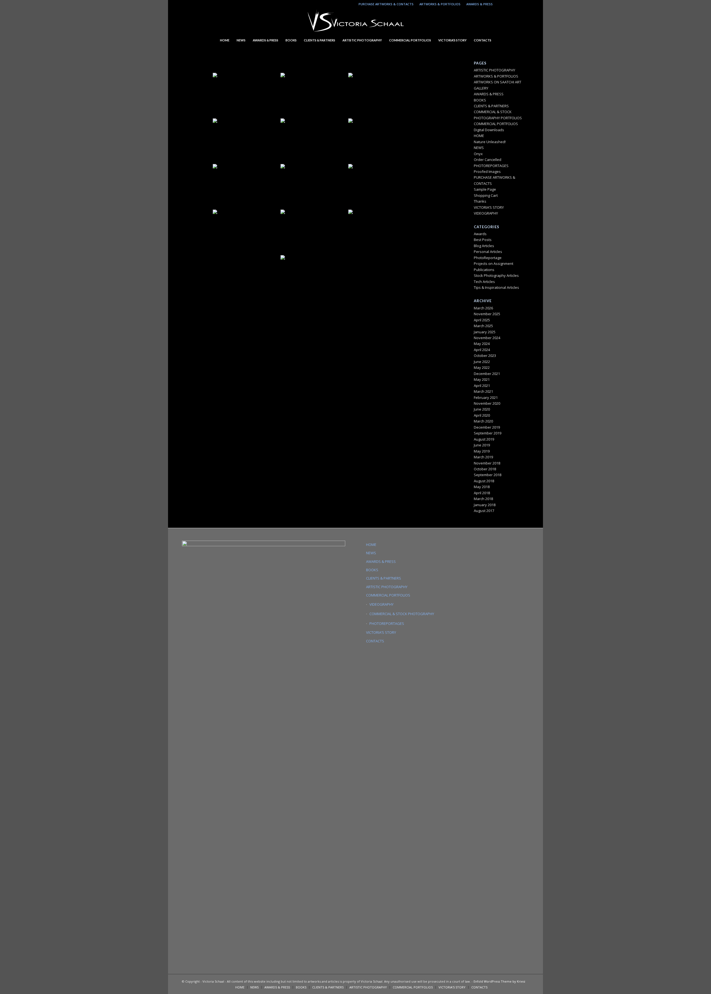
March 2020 (483, 421)
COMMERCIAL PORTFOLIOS (496, 123)
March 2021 (483, 391)
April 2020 (482, 415)
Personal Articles (488, 251)
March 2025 (483, 325)
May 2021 (482, 379)
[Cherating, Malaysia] (381, 140)
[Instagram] (500, 4)
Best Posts (483, 239)
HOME (479, 135)
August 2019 (484, 439)
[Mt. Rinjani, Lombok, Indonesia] (381, 95)
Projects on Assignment (493, 263)
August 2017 (484, 510)
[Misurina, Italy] (314, 186)
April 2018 (482, 492)
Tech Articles (484, 281)
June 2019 (482, 445)
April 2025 (482, 319)
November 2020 (487, 403)
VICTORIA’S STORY (489, 207)
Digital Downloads (489, 129)
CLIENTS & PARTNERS (491, 105)
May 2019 (482, 451)
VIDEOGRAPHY (486, 213)
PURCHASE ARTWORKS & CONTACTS (386, 4)
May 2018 (482, 486)
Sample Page (485, 189)
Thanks (480, 201)
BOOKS (480, 100)
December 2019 (487, 427)
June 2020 (482, 409)
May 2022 (482, 367)
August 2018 (484, 480)
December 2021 (487, 373)
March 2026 (483, 307)
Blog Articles (484, 245)
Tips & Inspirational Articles (496, 287)
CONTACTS (375, 640)
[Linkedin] (508, 4)
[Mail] (516, 4)
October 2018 (485, 468)
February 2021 (486, 397)
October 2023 (485, 355)
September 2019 (487, 433)
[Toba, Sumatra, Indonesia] (314, 140)
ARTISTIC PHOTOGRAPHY (494, 70)
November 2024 (487, 337)
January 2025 (484, 331)
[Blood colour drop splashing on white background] (314, 95)
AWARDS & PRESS (479, 4)
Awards (480, 233)
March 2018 (483, 498)
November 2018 (487, 463)
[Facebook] (525, 4)
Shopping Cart (486, 195)
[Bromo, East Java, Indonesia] (246, 186)
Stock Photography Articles (496, 275)
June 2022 (482, 361)
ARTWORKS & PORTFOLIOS (439, 4)
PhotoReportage (488, 257)
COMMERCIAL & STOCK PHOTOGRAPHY (401, 613)
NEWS (479, 147)
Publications (484, 269)
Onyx (478, 153)
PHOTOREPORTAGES (491, 165)
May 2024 (482, 343)
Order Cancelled (487, 159)
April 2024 (482, 349)
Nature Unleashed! (490, 141)
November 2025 (487, 313)
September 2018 (487, 474)
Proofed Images (487, 171)
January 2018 (484, 504)
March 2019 (483, 456)
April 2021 (482, 385)
